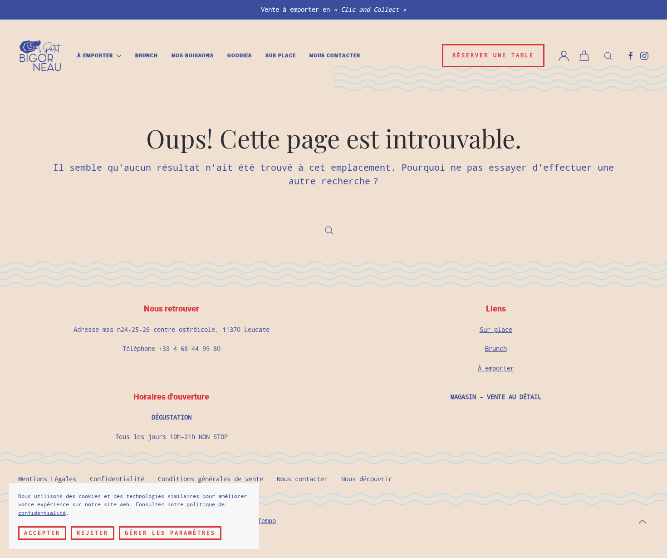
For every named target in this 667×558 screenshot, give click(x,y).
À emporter (496, 368)
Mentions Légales (47, 479)
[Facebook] (630, 55)
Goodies (239, 55)
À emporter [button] (95, 55)
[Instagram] (644, 55)
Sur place (280, 55)
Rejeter (92, 533)
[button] (608, 56)
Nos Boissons (193, 55)
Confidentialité (117, 479)
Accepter (42, 533)
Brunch (146, 55)
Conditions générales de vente (210, 479)
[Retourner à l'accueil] (41, 56)
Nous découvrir (366, 479)
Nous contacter (334, 55)
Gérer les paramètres (170, 533)
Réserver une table (493, 55)
